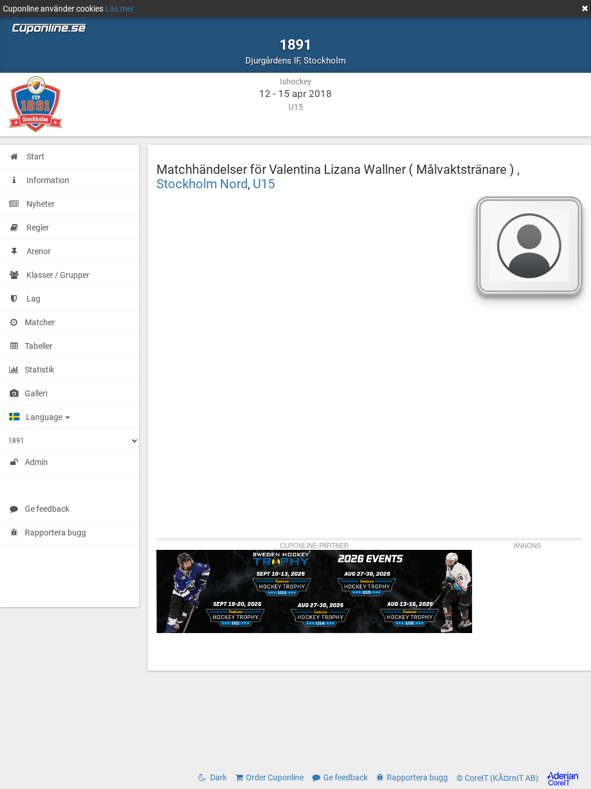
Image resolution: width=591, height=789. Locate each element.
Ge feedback (47, 508)
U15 (264, 183)
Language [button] (45, 417)
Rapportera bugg (55, 532)
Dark (217, 777)
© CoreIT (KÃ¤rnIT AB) (498, 778)
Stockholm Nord (202, 183)
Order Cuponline (275, 777)
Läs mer (119, 8)
